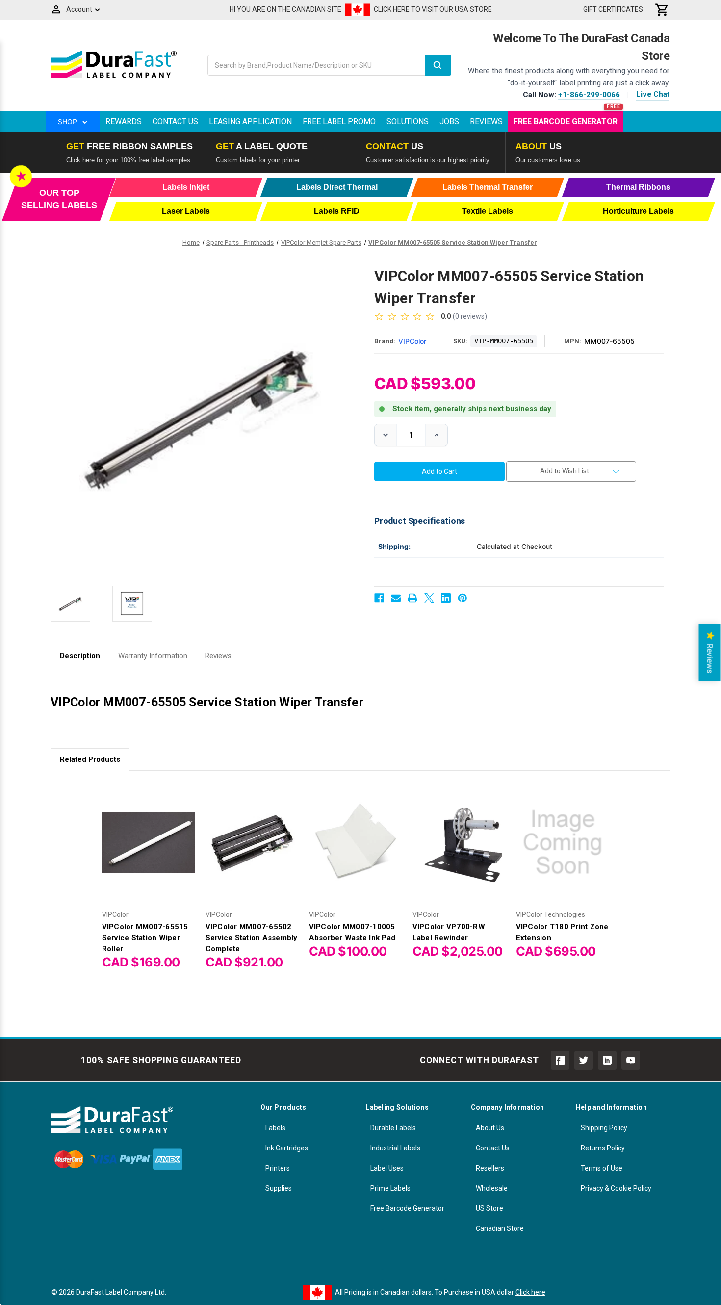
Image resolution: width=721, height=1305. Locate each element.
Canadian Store (500, 1228)
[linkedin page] (607, 1060)
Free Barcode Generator (566, 121)
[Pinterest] (462, 598)
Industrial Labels (395, 1148)
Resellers (490, 1168)
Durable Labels (393, 1128)
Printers (277, 1168)
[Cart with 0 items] (662, 9)
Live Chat (653, 94)
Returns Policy (603, 1148)
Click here (530, 1292)
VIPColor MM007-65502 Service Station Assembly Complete (252, 937)
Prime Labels (390, 1188)
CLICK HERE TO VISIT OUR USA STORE (433, 9)
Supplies (278, 1188)
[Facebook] (379, 598)
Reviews (486, 121)
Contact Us (175, 121)
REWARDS (123, 121)
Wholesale (492, 1188)
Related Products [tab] (90, 759)
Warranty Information (152, 656)
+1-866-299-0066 (589, 94)
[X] (429, 598)
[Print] (412, 598)
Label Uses (387, 1168)
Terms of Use (601, 1168)
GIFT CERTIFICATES (613, 9)
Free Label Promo (339, 121)
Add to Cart (148, 851)
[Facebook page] (560, 1060)
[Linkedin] (446, 598)
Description (80, 656)
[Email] (396, 598)
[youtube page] (630, 1060)
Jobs (449, 121)
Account (79, 9)
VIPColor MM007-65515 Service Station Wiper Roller (145, 937)
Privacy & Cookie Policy (616, 1188)
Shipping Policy (604, 1128)
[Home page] (114, 77)
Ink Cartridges (286, 1148)
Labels (275, 1128)
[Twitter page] (583, 1060)
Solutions (407, 121)
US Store (489, 1208)
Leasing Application (250, 121)
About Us (490, 1128)
